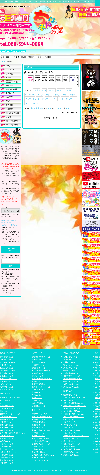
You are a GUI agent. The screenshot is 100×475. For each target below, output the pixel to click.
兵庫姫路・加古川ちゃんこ (73, 414)
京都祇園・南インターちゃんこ (75, 397)
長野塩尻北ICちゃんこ (71, 381)
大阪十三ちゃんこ (70, 433)
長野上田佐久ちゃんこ (71, 384)
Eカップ (73, 94)
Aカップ (40, 94)
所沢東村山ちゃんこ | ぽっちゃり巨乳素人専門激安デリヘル (39, 470)
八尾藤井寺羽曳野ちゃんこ (73, 416)
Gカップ (36, 99)
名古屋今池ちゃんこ (39, 414)
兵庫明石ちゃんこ (70, 425)
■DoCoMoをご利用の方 (9, 220)
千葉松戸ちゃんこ (7, 455)
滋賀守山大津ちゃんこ (71, 444)
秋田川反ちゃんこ (7, 365)
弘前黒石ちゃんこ (7, 368)
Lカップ (28, 103)
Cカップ (56, 94)
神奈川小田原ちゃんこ (8, 452)
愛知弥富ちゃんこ (38, 425)
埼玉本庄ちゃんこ (7, 435)
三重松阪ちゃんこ (38, 446)
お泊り (69, 90)
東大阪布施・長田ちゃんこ (73, 411)
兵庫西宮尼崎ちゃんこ (71, 452)
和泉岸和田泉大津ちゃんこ (73, 408)
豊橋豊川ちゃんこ (38, 435)
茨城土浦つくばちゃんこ (9, 449)
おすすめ (51, 90)
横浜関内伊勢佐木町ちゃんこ (11, 397)
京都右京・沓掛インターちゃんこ (76, 435)
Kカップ (69, 99)
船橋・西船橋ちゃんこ (40, 403)
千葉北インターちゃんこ (41, 387)
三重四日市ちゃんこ (39, 427)
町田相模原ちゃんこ (7, 427)
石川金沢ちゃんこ (70, 362)
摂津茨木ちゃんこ (70, 441)
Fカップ (28, 99)
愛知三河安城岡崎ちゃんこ (42, 416)
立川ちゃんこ (5, 403)
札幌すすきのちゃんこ (8, 379)
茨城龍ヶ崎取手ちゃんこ (41, 357)
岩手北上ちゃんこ (7, 376)
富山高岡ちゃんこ (70, 359)
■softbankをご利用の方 (9, 225)
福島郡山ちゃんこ (7, 384)
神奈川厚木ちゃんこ (7, 430)
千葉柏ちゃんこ (38, 381)
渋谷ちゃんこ (37, 395)
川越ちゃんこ (5, 411)
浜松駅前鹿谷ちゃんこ (40, 457)
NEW (44, 90)
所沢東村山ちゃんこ (39, 359)
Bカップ (48, 94)
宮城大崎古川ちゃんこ (8, 362)
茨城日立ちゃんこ (38, 406)
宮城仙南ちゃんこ (7, 357)
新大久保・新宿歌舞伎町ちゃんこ (13, 433)
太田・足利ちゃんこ (39, 362)
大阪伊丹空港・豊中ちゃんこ (74, 406)
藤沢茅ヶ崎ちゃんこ (7, 460)
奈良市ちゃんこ (69, 419)
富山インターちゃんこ (71, 365)
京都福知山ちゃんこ (71, 455)
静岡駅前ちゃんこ (38, 433)
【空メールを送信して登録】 (10, 249)
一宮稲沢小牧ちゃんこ (40, 422)
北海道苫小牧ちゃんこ (8, 389)
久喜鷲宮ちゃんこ (38, 365)
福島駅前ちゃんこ (7, 387)
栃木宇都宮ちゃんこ (7, 419)
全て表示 (36, 90)
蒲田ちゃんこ (37, 398)
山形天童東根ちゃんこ (8, 359)
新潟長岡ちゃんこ (70, 368)
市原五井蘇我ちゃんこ (40, 384)
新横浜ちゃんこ (38, 376)
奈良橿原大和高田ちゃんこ (73, 403)
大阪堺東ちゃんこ (70, 427)
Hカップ (45, 99)
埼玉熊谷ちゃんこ (7, 422)
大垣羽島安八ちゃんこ (40, 419)
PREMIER (61, 90)
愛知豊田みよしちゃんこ (41, 444)
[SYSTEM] (10, 81)
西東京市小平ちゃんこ (40, 389)
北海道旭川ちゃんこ (7, 373)
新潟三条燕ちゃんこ (71, 387)
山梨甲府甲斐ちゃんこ (71, 373)
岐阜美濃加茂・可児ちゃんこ (43, 455)
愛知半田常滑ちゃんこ (40, 452)
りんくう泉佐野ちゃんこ (72, 430)
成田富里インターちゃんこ (10, 414)
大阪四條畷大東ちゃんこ (72, 449)
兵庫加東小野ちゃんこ (71, 446)
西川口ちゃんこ (6, 400)
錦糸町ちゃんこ (6, 441)
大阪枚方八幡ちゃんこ (71, 438)
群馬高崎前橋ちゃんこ (8, 416)
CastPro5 (85, 470)
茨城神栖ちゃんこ (38, 368)
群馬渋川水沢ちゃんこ (8, 446)
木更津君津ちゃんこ (7, 438)
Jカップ (61, 99)
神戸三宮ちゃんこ (70, 422)
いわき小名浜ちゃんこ (8, 370)
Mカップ (36, 103)
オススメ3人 (29, 94)
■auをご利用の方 (7, 223)
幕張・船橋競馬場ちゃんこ (42, 379)
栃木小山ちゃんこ (7, 425)
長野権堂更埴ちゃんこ (71, 376)
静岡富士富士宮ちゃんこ (41, 460)
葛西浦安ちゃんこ (38, 373)
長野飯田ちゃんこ (70, 370)
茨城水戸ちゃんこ (7, 406)
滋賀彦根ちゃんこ (70, 395)
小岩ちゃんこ (37, 392)
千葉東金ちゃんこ (7, 444)
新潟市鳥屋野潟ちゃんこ (72, 379)
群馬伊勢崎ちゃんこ (7, 457)
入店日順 (39, 108)
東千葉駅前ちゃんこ (7, 408)
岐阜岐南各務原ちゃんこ (41, 441)
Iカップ (53, 99)
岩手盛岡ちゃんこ (7, 381)
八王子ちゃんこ (38, 400)
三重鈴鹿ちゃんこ (38, 449)
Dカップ (65, 94)
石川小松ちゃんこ (70, 357)
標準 (33, 108)
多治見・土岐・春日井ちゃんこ (44, 430)
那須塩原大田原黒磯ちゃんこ (43, 370)
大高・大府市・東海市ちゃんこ (44, 438)
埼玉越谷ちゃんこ (7, 463)
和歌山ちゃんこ (69, 400)
